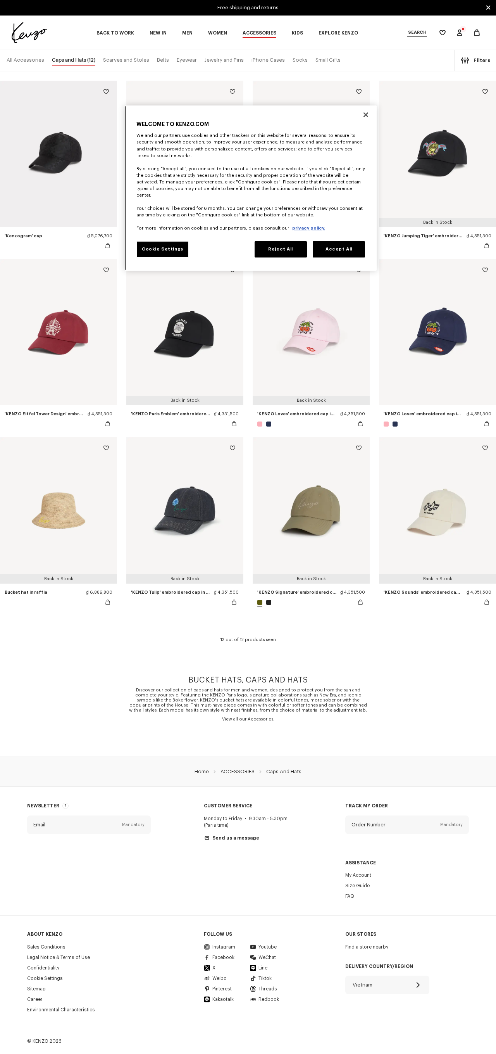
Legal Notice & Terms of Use (58, 957)
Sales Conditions (46, 947)
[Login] (459, 32)
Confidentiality (43, 968)
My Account (358, 875)
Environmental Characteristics (61, 1009)
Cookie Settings (45, 978)
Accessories (260, 719)
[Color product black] (267, 602)
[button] (89, 825)
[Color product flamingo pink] (260, 424)
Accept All (339, 249)
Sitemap (36, 989)
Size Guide (357, 885)
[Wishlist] (106, 93)
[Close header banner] (488, 8)
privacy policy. (308, 228)
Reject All (280, 249)
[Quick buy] (107, 246)
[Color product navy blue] (267, 424)
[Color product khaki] (260, 602)
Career (35, 999)
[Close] (365, 114)
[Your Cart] (476, 32)
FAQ (349, 896)
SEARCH (417, 32)
